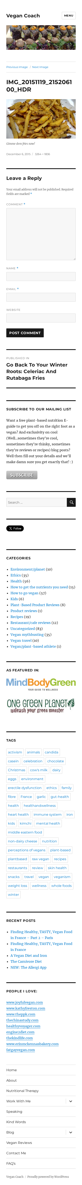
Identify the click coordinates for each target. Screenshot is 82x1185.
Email (12, 289)
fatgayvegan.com (20, 1050)
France (26, 797)
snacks (14, 877)
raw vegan (40, 859)
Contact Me (16, 1153)
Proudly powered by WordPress (48, 1177)
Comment (15, 204)
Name (12, 268)
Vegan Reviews (19, 1143)
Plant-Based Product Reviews (35, 605)
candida (51, 752)
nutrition (49, 841)
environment (32, 779)
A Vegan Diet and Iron (29, 955)
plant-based (60, 850)
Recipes (17, 617)
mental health (48, 823)
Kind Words (16, 1122)
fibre (12, 797)
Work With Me (18, 1101)
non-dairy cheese (22, 841)
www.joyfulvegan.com (24, 1002)
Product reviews (24, 611)
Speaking (14, 1112)
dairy (56, 770)
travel (29, 877)
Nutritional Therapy (22, 1091)
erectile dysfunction (25, 788)
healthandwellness (40, 806)
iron (69, 815)
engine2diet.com (20, 1032)
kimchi (25, 823)
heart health (18, 815)
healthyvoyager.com (23, 1026)
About (11, 1080)
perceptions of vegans (26, 850)
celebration (33, 761)
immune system (48, 815)
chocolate (55, 761)
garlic (41, 797)
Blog (10, 1132)
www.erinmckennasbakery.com (32, 1044)
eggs (12, 779)
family (67, 788)
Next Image (40, 67)
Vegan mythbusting (27, 634)
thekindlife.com (19, 1038)
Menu (68, 15)
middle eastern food (25, 832)
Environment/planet (28, 569)
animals (33, 752)
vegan (43, 877)
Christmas (16, 770)
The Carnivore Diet (26, 961)
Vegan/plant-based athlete (33, 646)
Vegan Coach (23, 16)
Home (11, 1070)
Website (13, 309)
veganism (62, 877)
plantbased (17, 859)
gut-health (60, 797)
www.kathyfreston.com (25, 1008)
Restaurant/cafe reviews (31, 623)
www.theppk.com (20, 1014)
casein (13, 761)
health (13, 806)
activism (15, 752)
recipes (60, 859)
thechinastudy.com (22, 1020)
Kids (14, 599)
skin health (57, 868)
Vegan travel (21, 640)
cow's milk (39, 770)
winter (13, 895)
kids (11, 823)
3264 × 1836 (42, 154)
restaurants (17, 868)
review (37, 868)
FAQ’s (11, 1163)
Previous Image (17, 67)
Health (16, 581)
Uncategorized (23, 629)
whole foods (61, 886)
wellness (39, 886)
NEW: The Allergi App (28, 967)
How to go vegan (24, 593)
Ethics (16, 575)
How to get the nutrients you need (39, 587)
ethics (51, 788)
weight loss (17, 886)
